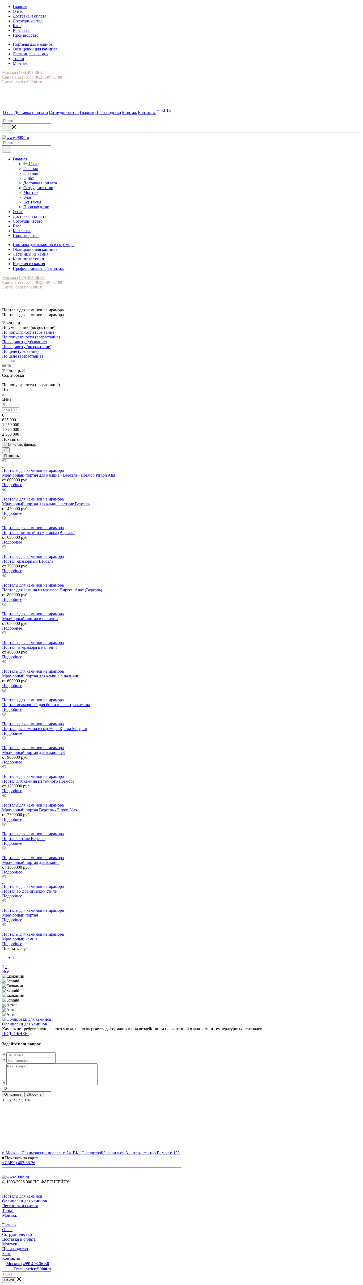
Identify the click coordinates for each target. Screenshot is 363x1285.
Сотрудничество (17, 1234)
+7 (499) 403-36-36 (18, 1162)
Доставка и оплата (19, 1239)
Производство (15, 1248)
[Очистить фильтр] (6, 450)
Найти (9, 1280)
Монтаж (9, 1215)
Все (5, 971)
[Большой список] (9, 365)
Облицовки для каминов (24, 1024)
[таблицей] (13, 361)
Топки (8, 1210)
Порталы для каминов (22, 1196)
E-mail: (22, 82)
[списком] (8, 361)
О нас (7, 1229)
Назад (34, 164)
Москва (23, 72)
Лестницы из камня (20, 1205)
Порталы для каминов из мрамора (33, 470)
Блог (6, 1253)
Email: (33, 1269)
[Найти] (6, 127)
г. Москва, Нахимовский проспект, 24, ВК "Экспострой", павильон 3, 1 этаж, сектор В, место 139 (91, 1153)
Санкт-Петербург (32, 77)
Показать (11, 456)
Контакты (11, 1258)
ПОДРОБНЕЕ (15, 1033)
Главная (30, 168)
